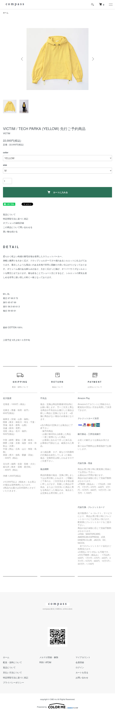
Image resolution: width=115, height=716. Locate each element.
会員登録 (80, 662)
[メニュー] (110, 4)
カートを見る (82, 672)
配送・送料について (12, 662)
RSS (41, 662)
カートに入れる (60, 192)
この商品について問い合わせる (17, 227)
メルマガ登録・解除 (48, 657)
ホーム (5, 12)
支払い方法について (12, 672)
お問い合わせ (82, 677)
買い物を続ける (10, 231)
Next (92, 59)
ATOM (48, 662)
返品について (9, 214)
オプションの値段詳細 (13, 222)
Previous (22, 59)
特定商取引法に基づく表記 (15, 218)
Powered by (42, 707)
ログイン (80, 667)
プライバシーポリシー (13, 682)
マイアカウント (83, 657)
